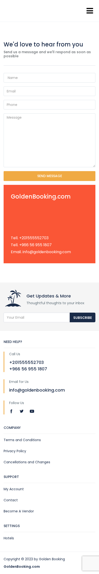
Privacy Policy (15, 451)
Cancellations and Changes (27, 462)
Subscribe (82, 317)
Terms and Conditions (22, 440)
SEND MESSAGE (49, 176)
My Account (14, 489)
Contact (11, 500)
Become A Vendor (19, 511)
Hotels (9, 538)
